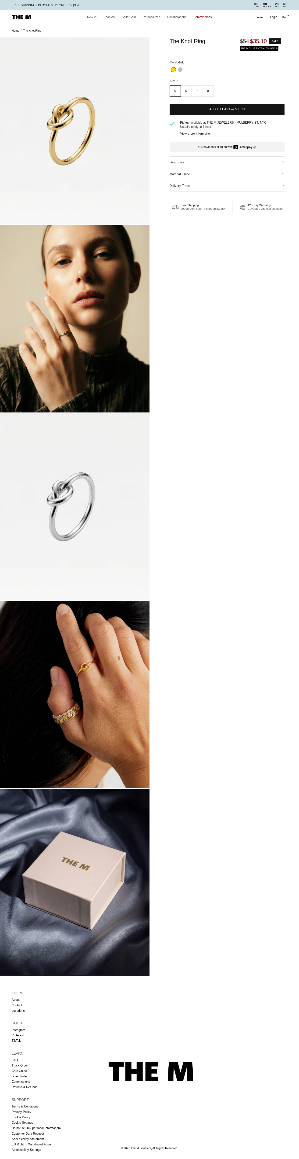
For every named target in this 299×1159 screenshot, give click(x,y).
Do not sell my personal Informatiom (36, 1128)
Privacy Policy (21, 1112)
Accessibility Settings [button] (26, 1150)
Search (260, 17)
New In (91, 17)
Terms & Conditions (25, 1106)
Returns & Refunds (24, 1087)
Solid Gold (129, 17)
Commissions (202, 17)
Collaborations (176, 17)
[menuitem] (92, 17)
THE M (17, 993)
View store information (196, 133)
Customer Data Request (28, 1133)
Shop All (109, 17)
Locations (18, 1010)
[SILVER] (180, 69)
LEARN (17, 1053)
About (16, 999)
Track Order (20, 1065)
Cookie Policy (21, 1117)
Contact (17, 1005)
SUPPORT (20, 1099)
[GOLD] (173, 69)
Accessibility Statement (28, 1139)
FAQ (15, 1060)
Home (15, 30)
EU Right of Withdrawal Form (31, 1144)
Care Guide (19, 1071)
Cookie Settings (22, 1122)
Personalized (151, 17)
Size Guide (19, 1076)
